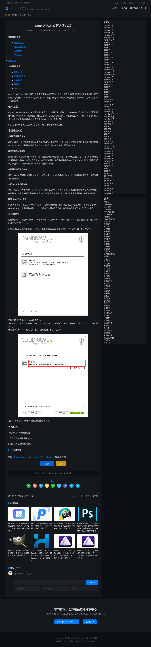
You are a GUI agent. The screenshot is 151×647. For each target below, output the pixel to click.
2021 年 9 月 (108, 122)
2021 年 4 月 (108, 134)
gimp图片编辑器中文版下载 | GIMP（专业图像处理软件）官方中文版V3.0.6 (18, 552)
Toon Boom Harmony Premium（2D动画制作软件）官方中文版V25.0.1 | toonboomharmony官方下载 (41, 555)
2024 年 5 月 (109, 62)
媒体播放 (107, 246)
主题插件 (107, 224)
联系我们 (90, 622)
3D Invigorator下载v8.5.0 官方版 (85, 496)
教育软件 (107, 274)
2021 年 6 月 (108, 129)
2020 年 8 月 (109, 154)
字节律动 (11, 8)
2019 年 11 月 (109, 176)
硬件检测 (107, 293)
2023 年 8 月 (109, 80)
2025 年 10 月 (109, 40)
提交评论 (92, 582)
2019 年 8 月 (108, 183)
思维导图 (107, 266)
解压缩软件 (108, 323)
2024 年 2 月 (108, 65)
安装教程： (19, 51)
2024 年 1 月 (108, 67)
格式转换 (107, 286)
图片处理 (107, 239)
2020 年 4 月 (109, 164)
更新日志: (18, 55)
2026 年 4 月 (109, 28)
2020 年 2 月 (108, 168)
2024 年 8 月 (109, 57)
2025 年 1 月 (108, 50)
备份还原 (107, 241)
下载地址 (12, 60)
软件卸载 (107, 325)
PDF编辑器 (108, 214)
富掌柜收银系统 (109, 254)
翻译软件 (107, 308)
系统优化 (107, 298)
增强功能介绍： (20, 47)
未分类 (124, 8)
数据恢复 (107, 276)
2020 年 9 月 (109, 151)
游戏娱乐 (107, 288)
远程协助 (107, 333)
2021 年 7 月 (108, 126)
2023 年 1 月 (108, 97)
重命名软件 (108, 335)
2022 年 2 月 (108, 109)
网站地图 (94, 638)
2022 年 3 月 (108, 107)
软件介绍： (19, 42)
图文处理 (107, 234)
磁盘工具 (107, 296)
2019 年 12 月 (109, 173)
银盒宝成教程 (109, 338)
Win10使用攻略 (109, 219)
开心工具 (107, 259)
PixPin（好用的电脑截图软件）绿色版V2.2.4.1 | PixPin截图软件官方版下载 (41, 525)
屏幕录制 (107, 256)
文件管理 (107, 278)
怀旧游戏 (107, 264)
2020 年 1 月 (108, 171)
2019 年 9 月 (108, 181)
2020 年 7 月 (108, 156)
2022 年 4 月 (108, 104)
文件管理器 (108, 281)
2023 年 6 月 (109, 85)
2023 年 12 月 (109, 70)
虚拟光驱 (107, 311)
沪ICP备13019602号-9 (66, 622)
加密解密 (107, 229)
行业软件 (107, 318)
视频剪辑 (107, 320)
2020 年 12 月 (109, 144)
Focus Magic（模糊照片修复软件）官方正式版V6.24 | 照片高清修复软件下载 (64, 525)
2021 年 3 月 (108, 136)
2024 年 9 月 (109, 55)
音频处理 (107, 340)
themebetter (83, 638)
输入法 (106, 328)
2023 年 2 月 (108, 94)
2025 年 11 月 (109, 38)
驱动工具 (107, 343)
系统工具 (107, 303)
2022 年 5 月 (108, 102)
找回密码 (26, 3)
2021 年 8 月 (108, 124)
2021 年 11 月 (109, 117)
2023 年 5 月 (109, 87)
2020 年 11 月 (109, 146)
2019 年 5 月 (108, 191)
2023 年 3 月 (109, 92)
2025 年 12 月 (109, 35)
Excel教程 (107, 207)
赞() (73, 30)
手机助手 (107, 269)
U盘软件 (107, 217)
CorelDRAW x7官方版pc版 (53, 25)
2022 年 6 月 (108, 99)
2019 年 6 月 (108, 188)
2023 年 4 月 (109, 89)
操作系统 (107, 271)
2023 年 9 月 (109, 77)
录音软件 (107, 261)
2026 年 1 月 (108, 33)
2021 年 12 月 (109, 114)
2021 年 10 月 (109, 119)
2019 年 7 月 (108, 186)
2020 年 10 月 (109, 149)
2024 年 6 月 (109, 60)
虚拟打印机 (108, 313)
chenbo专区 (108, 204)
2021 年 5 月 (108, 131)
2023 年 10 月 (109, 75)
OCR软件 (107, 209)
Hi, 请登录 (8, 3)
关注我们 (141, 3)
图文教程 (107, 236)
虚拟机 (106, 316)
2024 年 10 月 (109, 52)
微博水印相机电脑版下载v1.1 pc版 (20, 496)
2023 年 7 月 (108, 82)
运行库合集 (108, 330)
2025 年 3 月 (109, 45)
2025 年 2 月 (108, 47)
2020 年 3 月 (109, 166)
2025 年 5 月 (109, 43)
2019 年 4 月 (108, 193)
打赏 (61, 464)
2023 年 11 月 (109, 72)
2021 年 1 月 (108, 141)
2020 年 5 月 (109, 161)
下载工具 (107, 222)
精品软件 (134, 8)
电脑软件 (107, 291)
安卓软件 (107, 251)
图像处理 (23, 15)
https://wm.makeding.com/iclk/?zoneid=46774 (34, 457)
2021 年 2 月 (108, 139)
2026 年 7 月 (108, 25)
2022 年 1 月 (108, 112)
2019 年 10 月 (109, 178)
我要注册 (18, 3)
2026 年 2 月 (108, 30)
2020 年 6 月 (109, 159)
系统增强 (107, 301)
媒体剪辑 (107, 244)
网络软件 (107, 306)
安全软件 (107, 249)
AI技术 (115, 8)
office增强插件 (109, 212)
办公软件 (107, 227)
